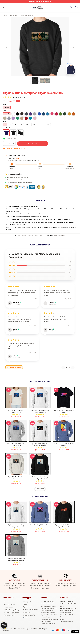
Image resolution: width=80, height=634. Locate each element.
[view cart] (76, 7)
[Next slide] (74, 47)
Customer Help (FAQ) (29, 615)
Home (5, 15)
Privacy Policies (8, 607)
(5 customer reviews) (18, 97)
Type (4, 104)
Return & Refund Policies (30, 609)
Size (4, 121)
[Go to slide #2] (45, 80)
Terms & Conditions (10, 604)
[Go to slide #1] (35, 80)
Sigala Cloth (13, 15)
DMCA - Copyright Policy (11, 610)
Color (4, 110)
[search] (71, 7)
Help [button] (76, 631)
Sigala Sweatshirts (26, 15)
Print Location (7, 128)
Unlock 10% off (4, 625)
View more (40, 489)
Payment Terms (27, 607)
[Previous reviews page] (63, 367)
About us (6, 602)
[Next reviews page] (73, 367)
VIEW (16, 406)
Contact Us (26, 612)
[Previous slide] (6, 47)
